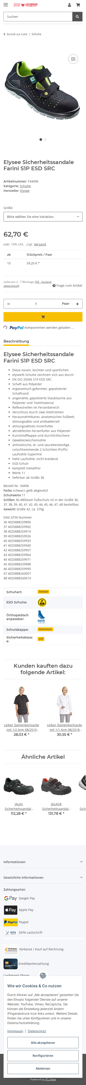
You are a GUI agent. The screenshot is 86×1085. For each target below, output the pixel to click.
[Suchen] (77, 16)
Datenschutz (37, 1031)
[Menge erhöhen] (77, 303)
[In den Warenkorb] (7, 48)
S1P (41, 639)
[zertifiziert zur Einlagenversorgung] (41, 617)
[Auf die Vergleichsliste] (73, 59)
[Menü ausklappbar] (6, 3)
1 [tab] (40, 139)
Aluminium (45, 629)
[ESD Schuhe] (42, 602)
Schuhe (25, 186)
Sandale (43, 591)
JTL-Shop (50, 1079)
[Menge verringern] (8, 303)
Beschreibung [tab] (16, 341)
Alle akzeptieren (43, 1042)
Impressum (15, 1031)
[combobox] (43, 216)
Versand (40, 244)
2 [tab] (45, 139)
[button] (69, 4)
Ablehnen (43, 1068)
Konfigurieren (43, 1055)
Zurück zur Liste (17, 34)
